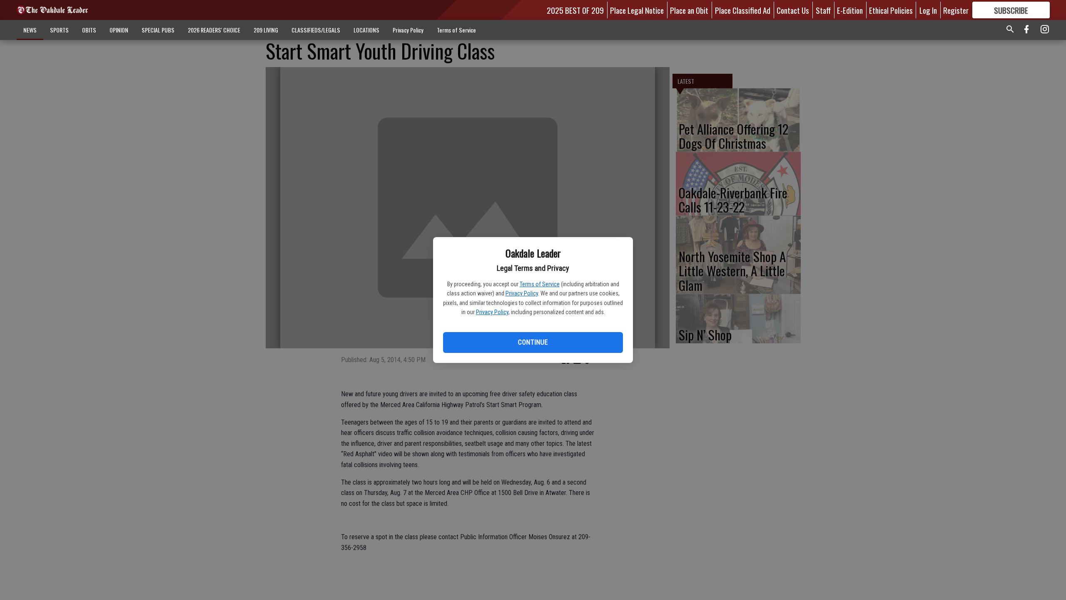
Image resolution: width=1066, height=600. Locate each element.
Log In (928, 10)
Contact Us (793, 10)
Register (956, 10)
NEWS (30, 29)
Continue (533, 342)
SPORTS (59, 29)
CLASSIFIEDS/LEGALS (315, 29)
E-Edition (850, 10)
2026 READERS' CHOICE (214, 29)
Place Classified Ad (742, 10)
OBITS (89, 29)
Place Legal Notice (637, 10)
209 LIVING (266, 29)
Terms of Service (540, 284)
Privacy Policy (522, 293)
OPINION (119, 29)
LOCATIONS (366, 29)
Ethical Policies (891, 10)
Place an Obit (689, 10)
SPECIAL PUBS (158, 29)
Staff (823, 10)
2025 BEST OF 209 (575, 10)
